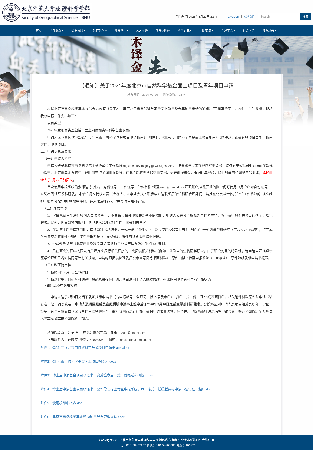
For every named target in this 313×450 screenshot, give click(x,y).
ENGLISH (233, 16)
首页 (39, 30)
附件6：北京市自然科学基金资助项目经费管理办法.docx (82, 417)
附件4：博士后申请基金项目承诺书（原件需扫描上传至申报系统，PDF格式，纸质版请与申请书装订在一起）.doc (125, 389)
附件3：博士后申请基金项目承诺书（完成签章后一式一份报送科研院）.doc (97, 375)
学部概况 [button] (55, 30)
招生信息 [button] (77, 30)
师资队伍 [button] (120, 30)
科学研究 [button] (184, 30)
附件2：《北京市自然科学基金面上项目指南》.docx (78, 361)
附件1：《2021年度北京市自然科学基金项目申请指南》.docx (85, 347)
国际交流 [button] (205, 30)
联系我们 (249, 16)
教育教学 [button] (99, 30)
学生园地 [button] (162, 30)
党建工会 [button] (227, 30)
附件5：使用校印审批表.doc (61, 403)
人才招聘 (142, 30)
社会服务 (249, 30)
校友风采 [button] (268, 30)
